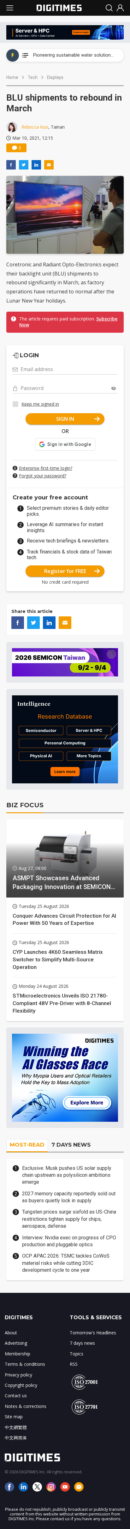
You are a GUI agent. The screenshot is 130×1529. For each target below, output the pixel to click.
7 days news (82, 1343)
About (11, 1333)
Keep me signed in (40, 404)
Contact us (16, 1395)
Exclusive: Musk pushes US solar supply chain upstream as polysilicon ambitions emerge (66, 1175)
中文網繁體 (16, 1427)
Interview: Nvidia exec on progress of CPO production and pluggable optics (69, 1241)
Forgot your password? (42, 476)
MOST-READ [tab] (27, 1145)
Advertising (16, 1343)
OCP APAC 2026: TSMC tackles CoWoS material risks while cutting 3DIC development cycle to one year (65, 1263)
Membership (17, 1354)
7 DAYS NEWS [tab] (71, 1145)
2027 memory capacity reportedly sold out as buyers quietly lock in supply (68, 1197)
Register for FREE (65, 571)
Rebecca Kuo (34, 127)
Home (12, 77)
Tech (33, 77)
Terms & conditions (25, 1364)
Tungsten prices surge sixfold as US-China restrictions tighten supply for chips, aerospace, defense (69, 1219)
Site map (14, 1417)
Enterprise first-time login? (45, 468)
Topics (76, 1354)
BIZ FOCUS (25, 805)
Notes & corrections (25, 1406)
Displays (55, 77)
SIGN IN (65, 418)
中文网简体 (16, 1438)
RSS (74, 1364)
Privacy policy (18, 1375)
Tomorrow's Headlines (93, 1333)
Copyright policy (21, 1385)
